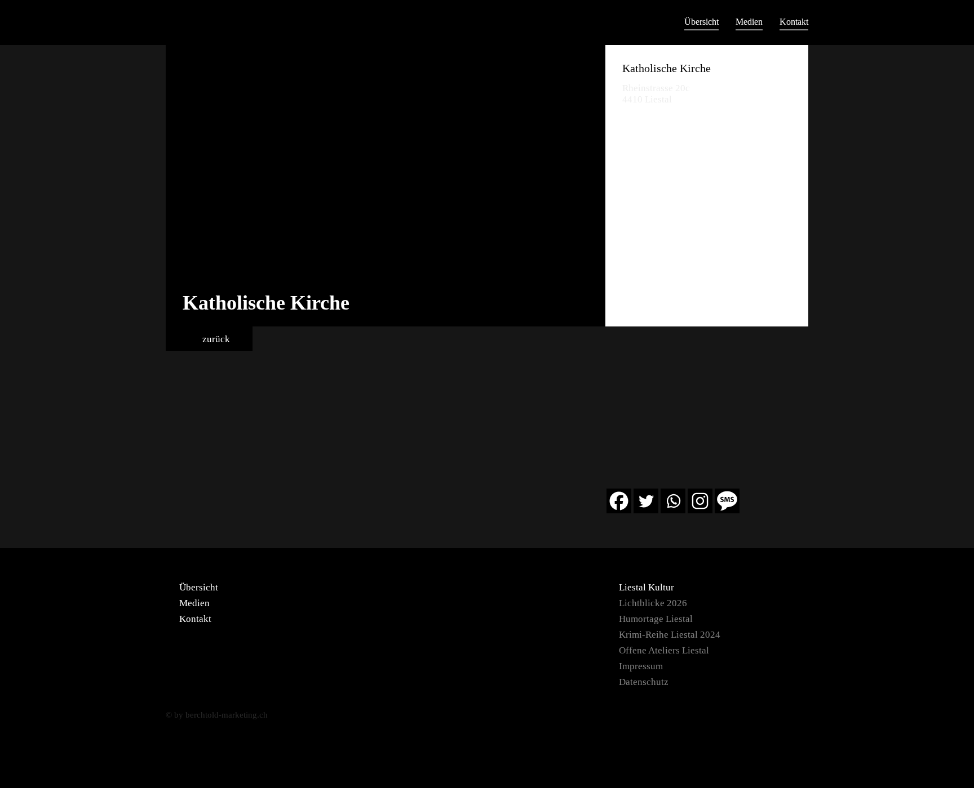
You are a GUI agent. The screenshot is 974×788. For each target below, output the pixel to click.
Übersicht (701, 21)
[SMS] (727, 501)
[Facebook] (618, 501)
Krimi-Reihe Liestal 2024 (669, 634)
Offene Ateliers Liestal (664, 650)
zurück (215, 339)
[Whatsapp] (673, 501)
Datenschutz (643, 682)
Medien (749, 21)
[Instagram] (700, 501)
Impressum (641, 666)
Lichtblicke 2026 (653, 603)
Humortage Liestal (656, 619)
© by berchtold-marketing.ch (217, 714)
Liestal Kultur (646, 587)
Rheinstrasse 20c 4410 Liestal (656, 94)
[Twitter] (646, 501)
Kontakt (794, 21)
